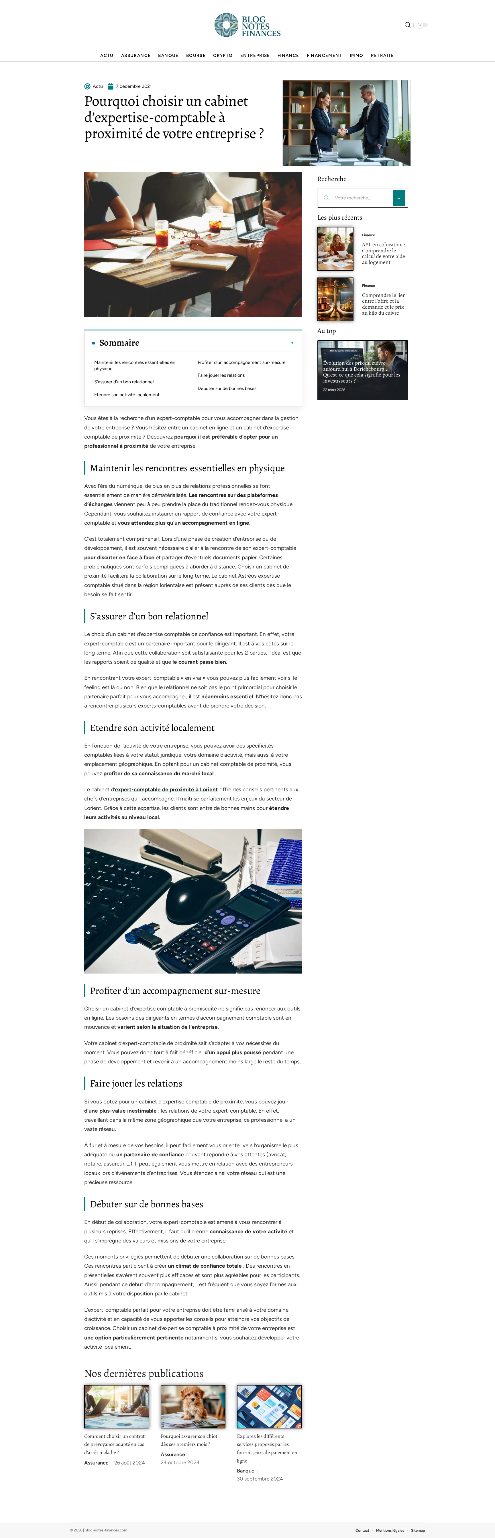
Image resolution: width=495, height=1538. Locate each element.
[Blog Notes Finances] (247, 25)
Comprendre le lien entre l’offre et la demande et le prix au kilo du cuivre (384, 304)
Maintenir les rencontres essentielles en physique (134, 365)
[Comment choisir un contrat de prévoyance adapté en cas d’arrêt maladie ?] (117, 1406)
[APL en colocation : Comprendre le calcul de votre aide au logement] (335, 248)
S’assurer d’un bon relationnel (124, 381)
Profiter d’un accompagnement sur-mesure (242, 362)
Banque (245, 1471)
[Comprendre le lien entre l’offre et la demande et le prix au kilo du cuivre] (335, 299)
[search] (407, 25)
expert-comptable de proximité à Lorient (166, 789)
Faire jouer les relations (221, 375)
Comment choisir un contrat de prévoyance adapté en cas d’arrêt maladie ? (114, 1444)
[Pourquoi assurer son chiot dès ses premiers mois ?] (193, 1406)
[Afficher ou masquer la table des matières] (217, 342)
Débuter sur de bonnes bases (227, 388)
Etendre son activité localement (127, 394)
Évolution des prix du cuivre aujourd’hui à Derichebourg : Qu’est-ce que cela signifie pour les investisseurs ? (361, 371)
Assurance (96, 1463)
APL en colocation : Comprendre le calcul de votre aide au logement (383, 253)
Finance (368, 235)
